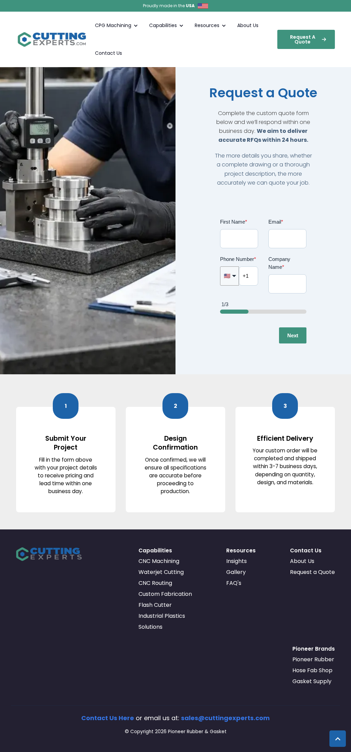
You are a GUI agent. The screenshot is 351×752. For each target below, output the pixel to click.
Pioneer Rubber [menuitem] (313, 659)
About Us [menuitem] (302, 561)
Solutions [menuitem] (150, 627)
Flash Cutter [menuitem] (155, 605)
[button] (337, 738)
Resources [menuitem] (241, 550)
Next (292, 335)
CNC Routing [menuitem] (155, 583)
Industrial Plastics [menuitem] (161, 616)
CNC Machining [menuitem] (158, 561)
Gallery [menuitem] (236, 572)
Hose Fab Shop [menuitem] (312, 670)
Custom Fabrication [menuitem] (165, 594)
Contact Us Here (107, 718)
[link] (53, 38)
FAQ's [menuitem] (233, 583)
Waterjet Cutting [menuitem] (161, 572)
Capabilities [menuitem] (155, 550)
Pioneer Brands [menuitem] (313, 648)
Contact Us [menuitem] (306, 550)
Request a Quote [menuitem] (312, 572)
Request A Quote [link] (302, 39)
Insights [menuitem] (236, 561)
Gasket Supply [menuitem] (311, 681)
